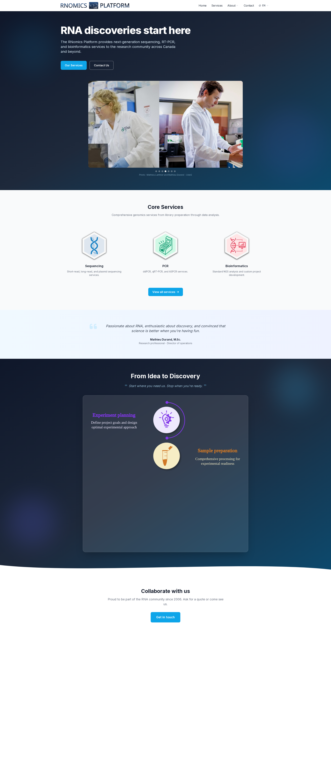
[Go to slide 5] (168, 171)
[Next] (237, 124)
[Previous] (93, 124)
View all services (163, 292)
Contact (249, 5)
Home (203, 5)
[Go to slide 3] (162, 171)
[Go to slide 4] (165, 171)
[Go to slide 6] (172, 171)
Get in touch (165, 617)
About (231, 5)
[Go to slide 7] (175, 171)
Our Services (74, 65)
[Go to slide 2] (159, 171)
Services (217, 5)
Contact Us (101, 65)
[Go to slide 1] (156, 171)
